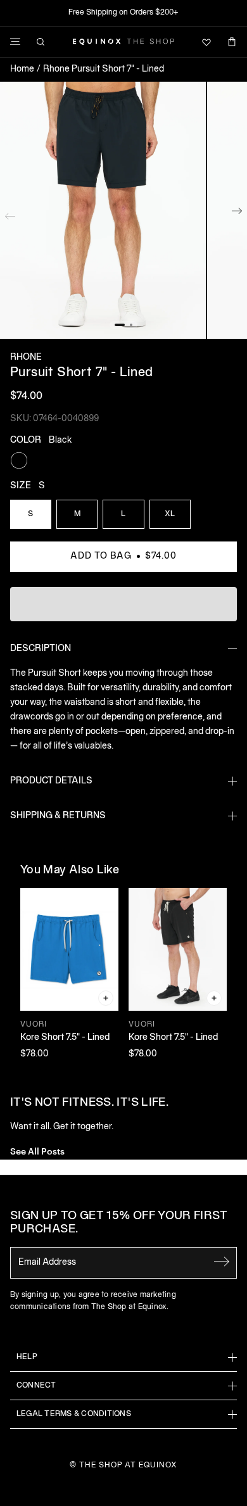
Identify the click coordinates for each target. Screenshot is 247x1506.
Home (22, 69)
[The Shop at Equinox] (123, 42)
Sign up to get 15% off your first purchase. (118, 1223)
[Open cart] (232, 42)
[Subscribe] (221, 1261)
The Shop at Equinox (128, 1465)
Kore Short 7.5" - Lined (65, 1038)
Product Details (51, 781)
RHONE (26, 357)
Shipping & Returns (58, 816)
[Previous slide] (10, 213)
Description (40, 649)
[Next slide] (237, 213)
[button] (103, 210)
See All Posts (37, 1150)
